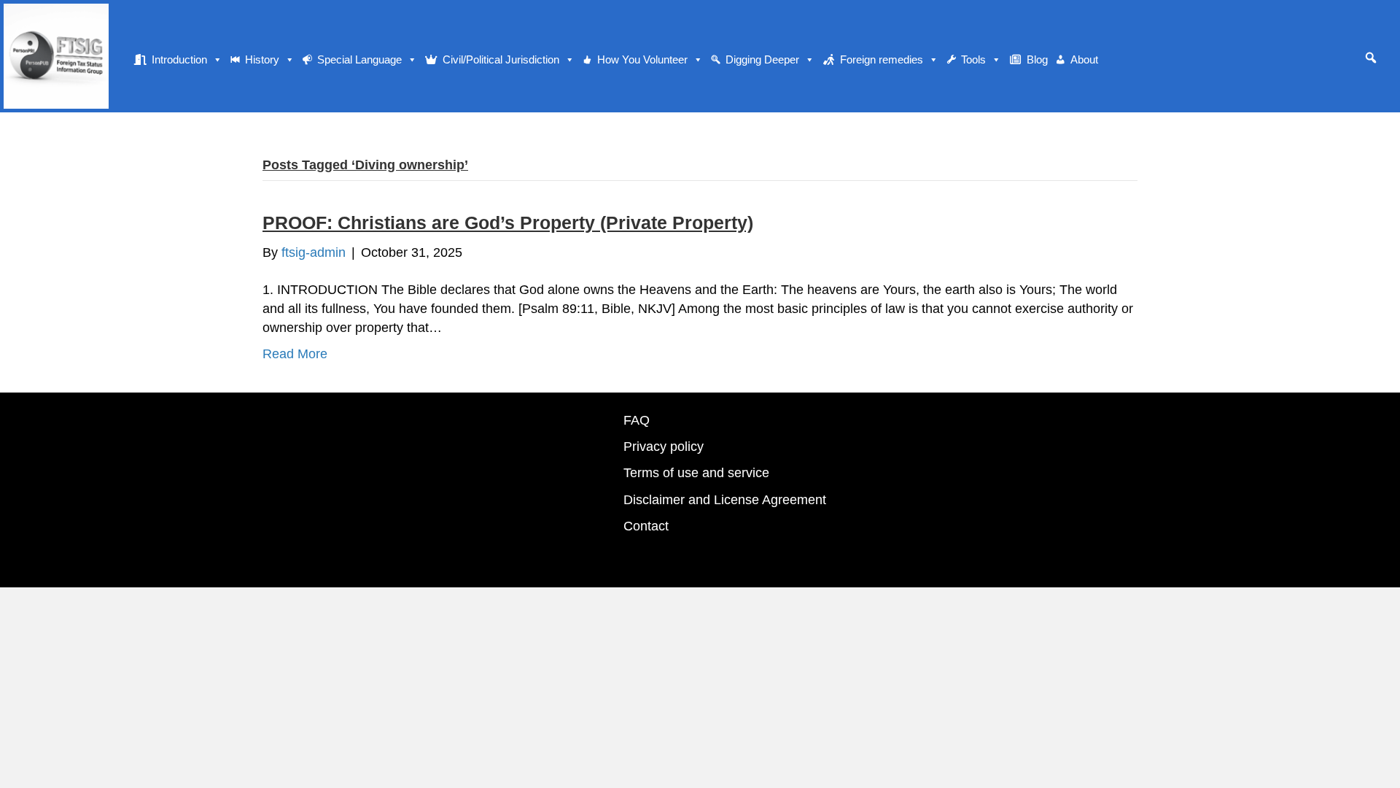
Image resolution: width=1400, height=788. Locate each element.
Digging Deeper (762, 59)
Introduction (179, 59)
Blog (1037, 59)
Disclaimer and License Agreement (724, 499)
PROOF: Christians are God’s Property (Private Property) (507, 222)
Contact (646, 526)
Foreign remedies (881, 59)
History (262, 59)
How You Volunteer (642, 59)
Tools (973, 59)
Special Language (359, 59)
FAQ (636, 420)
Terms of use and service (696, 473)
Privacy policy (663, 446)
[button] (1371, 58)
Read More (294, 354)
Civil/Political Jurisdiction (501, 59)
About (1084, 59)
